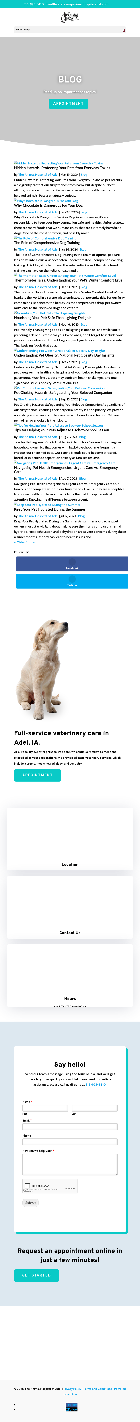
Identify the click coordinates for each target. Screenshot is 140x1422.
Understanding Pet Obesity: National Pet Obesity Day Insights (64, 355)
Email (27, 1120)
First (24, 1113)
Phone (26, 1135)
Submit (30, 1203)
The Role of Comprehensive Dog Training (47, 243)
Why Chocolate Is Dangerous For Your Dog (48, 205)
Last (74, 1113)
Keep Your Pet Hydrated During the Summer (49, 509)
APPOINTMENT (68, 103)
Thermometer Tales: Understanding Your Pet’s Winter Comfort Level (68, 280)
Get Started (36, 1275)
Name (27, 1102)
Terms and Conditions (97, 1388)
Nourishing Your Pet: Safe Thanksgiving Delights (53, 318)
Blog (84, 175)
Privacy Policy (72, 1388)
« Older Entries (25, 542)
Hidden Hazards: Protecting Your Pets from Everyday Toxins (62, 168)
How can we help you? (38, 1150)
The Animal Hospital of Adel (38, 175)
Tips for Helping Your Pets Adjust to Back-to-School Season (61, 430)
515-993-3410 (34, 4)
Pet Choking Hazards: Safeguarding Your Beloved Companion (63, 393)
